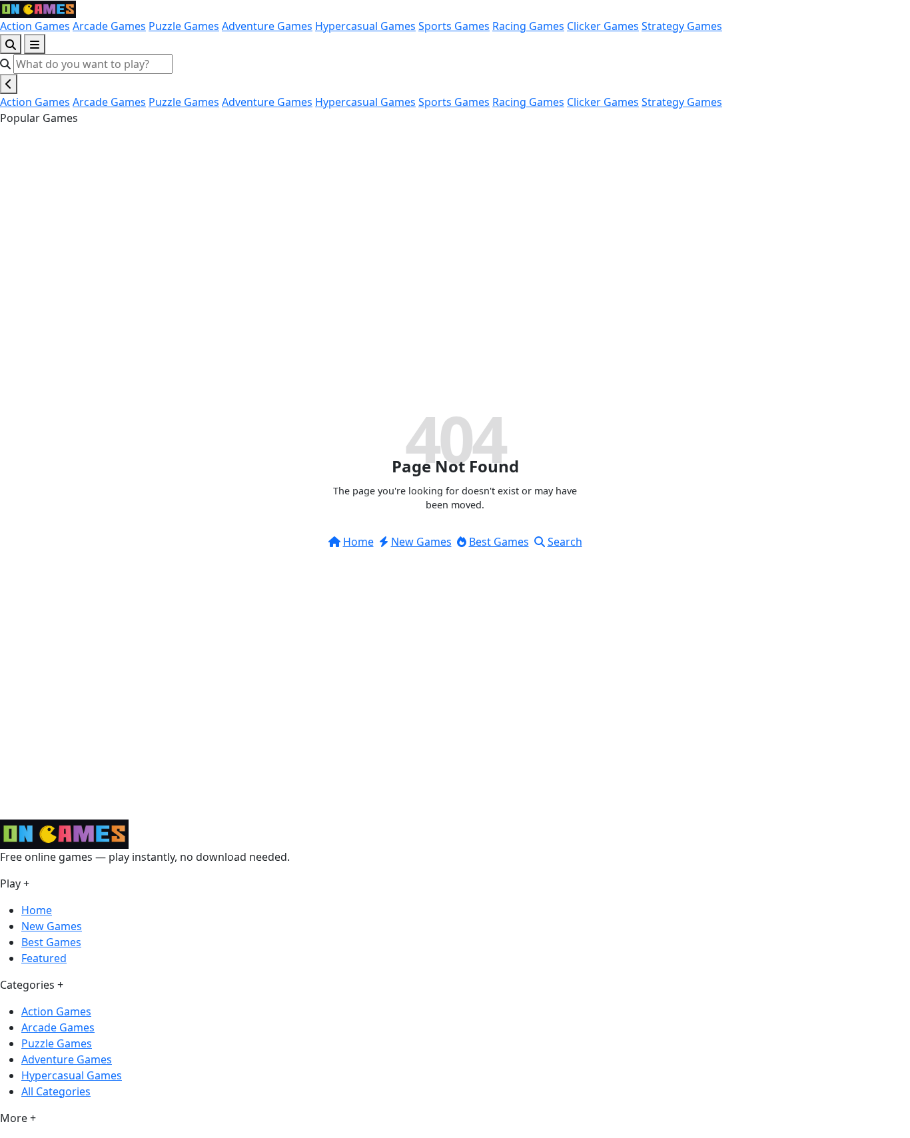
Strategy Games (682, 26)
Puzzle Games (184, 26)
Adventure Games (267, 26)
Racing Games (528, 26)
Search (565, 541)
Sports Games (454, 26)
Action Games (35, 26)
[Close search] (8, 84)
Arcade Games (109, 26)
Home (358, 541)
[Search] (10, 44)
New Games (421, 541)
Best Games (499, 541)
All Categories (56, 1091)
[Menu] (34, 44)
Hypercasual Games (365, 26)
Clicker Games (603, 26)
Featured (44, 958)
